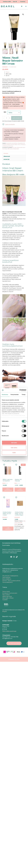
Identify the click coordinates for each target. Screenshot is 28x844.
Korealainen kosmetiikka (11, 143)
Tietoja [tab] (23, 394)
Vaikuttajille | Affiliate (8, 598)
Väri (5, 112)
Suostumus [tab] (5, 394)
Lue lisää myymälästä (14, 643)
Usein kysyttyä (6, 577)
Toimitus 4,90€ (7, 1)
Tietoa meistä (6, 591)
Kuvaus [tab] (6, 153)
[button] (23, 14)
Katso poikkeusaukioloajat (9, 631)
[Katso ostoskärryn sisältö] (22, 6)
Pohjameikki (16, 148)
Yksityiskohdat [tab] (14, 394)
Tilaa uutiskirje (6, 594)
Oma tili (15, 1)
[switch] (24, 426)
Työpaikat (5, 599)
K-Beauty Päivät (10, 144)
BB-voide (14, 147)
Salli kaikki (14, 442)
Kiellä (14, 452)
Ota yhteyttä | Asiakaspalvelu (10, 575)
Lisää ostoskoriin (16, 118)
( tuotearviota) (12, 66)
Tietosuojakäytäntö (7, 582)
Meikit (15, 144)
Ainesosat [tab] (7, 156)
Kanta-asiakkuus (6, 579)
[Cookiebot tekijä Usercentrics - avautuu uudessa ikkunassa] (19, 390)
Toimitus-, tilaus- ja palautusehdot (11, 580)
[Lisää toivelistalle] (4, 465)
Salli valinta (14, 447)
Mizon (7, 72)
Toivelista (22, 1)
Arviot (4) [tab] (6, 159)
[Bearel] (8, 6)
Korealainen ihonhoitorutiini (9, 593)
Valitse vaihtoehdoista (8, 489)
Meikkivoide (19, 147)
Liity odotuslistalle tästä (19, 522)
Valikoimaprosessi (7, 596)
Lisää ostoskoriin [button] (20, 489)
